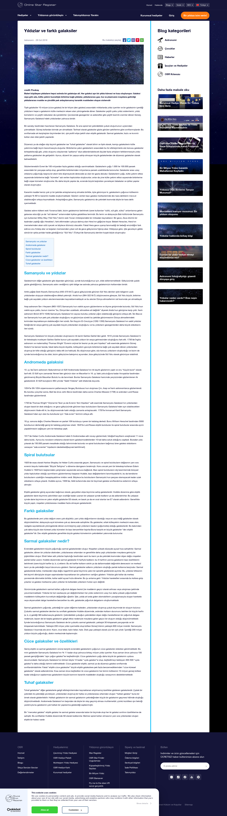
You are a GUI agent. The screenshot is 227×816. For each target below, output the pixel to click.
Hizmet (149, 5)
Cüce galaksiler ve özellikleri (39, 260)
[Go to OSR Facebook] (185, 777)
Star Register (95, 753)
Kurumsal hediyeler (151, 15)
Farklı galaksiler (33, 252)
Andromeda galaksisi (35, 245)
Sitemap (189, 804)
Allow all (45, 810)
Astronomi (29, 40)
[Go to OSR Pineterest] (198, 777)
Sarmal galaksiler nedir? (37, 256)
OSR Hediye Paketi (62, 758)
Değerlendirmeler (26, 772)
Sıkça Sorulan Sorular (28, 767)
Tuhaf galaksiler (33, 263)
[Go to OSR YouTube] (192, 777)
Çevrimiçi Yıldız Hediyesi (65, 753)
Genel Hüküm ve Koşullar (169, 804)
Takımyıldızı (130, 772)
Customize (74, 810)
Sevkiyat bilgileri (132, 762)
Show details (142, 803)
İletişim (21, 758)
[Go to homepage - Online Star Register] (37, 5)
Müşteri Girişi (131, 753)
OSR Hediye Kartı (61, 767)
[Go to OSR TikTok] (178, 777)
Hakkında (158, 5)
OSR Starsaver (96, 778)
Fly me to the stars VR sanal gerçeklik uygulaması (99, 786)
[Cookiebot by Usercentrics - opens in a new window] (13, 810)
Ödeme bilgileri (132, 758)
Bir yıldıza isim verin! (195, 15)
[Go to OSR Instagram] (171, 777)
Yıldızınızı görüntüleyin (50, 15)
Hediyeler (23, 15)
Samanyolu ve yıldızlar (36, 241)
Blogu (168, 5)
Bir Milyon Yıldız (96, 773)
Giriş (171, 15)
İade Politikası (131, 767)
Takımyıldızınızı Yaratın (86, 15)
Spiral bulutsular (33, 249)
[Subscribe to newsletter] (206, 766)
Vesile (179, 5)
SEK (189, 5)
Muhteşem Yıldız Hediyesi (65, 762)
